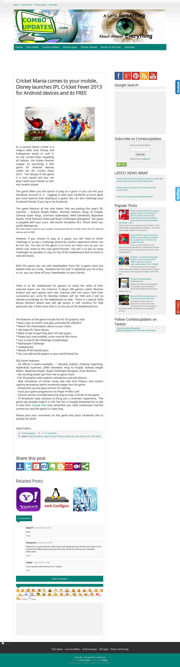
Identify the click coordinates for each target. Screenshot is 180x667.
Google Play (39, 405)
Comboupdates (28, 433)
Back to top (101, 657)
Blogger (105, 660)
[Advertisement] (90, 62)
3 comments (51, 433)
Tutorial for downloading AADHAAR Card (140, 280)
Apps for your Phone (53, 436)
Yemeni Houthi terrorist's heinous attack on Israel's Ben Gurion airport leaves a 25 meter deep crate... (140, 179)
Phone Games (89, 47)
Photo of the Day (111, 47)
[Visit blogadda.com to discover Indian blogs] (136, 330)
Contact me (26, 4)
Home (16, 4)
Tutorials (129, 47)
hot (88, 436)
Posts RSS (78, 657)
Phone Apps (70, 47)
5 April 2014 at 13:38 (41, 562)
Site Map (53, 4)
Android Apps (90, 649)
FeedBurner (146, 159)
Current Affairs (51, 47)
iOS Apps (104, 649)
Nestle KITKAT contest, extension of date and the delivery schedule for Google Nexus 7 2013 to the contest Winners (144, 238)
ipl (53, 566)
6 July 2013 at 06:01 (45, 542)
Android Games (35, 436)
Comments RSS (89, 657)
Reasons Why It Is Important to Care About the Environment (136, 188)
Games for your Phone (75, 436)
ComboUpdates (84, 660)
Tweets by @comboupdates (128, 328)
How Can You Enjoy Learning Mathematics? (135, 196)
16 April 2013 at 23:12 (42, 528)
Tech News (32, 47)
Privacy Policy (40, 4)
